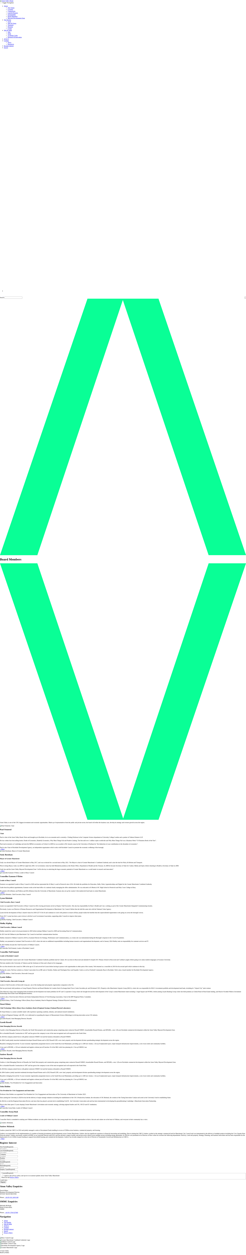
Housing (10, 27)
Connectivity (11, 11)
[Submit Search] (245, 298)
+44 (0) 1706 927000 (11, 1212)
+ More (2, 849)
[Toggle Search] (3, 296)
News (9, 42)
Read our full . (10, 1177)
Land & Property (13, 13)
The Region (7, 20)
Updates (6, 41)
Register (3, 1182)
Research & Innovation (15, 37)
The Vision (11, 8)
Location (10, 9)
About (6, 6)
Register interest (9, 46)
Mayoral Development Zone (16, 18)
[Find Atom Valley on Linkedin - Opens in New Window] (125, 291)
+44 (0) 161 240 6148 (11, 1197)
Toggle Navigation (8, 3)
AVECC (6, 39)
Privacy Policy (14, 1177)
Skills (9, 34)
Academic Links (13, 35)
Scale (9, 21)
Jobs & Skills (8, 30)
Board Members (12, 16)
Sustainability (12, 15)
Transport (10, 25)
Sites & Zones (12, 23)
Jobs (9, 32)
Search (6, 47)
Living (10, 28)
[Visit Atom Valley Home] (6, 1)
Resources (11, 44)
